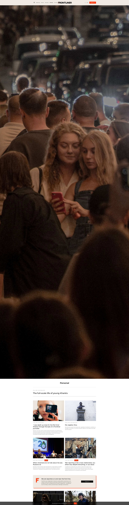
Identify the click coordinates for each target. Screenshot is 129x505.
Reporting (38, 2)
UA (85, 2)
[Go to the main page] (64, 2)
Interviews (47, 2)
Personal (51, 2)
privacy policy (70, 503)
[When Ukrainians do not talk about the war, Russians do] (48, 448)
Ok (75, 503)
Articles (42, 2)
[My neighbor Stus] (80, 410)
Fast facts (56, 2)
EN (87, 2)
